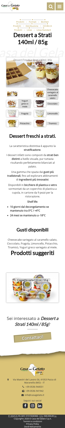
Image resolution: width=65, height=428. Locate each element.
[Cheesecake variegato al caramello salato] (40, 93)
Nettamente (35, 426)
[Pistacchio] (12, 123)
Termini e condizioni (32, 421)
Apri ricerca (54, 4)
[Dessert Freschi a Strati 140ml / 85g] (32, 72)
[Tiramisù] (40, 123)
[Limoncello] (40, 113)
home (19, 6)
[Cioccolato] (40, 103)
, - (34, 381)
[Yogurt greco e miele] (12, 103)
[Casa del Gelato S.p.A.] (32, 370)
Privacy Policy (32, 423)
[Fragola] (12, 113)
